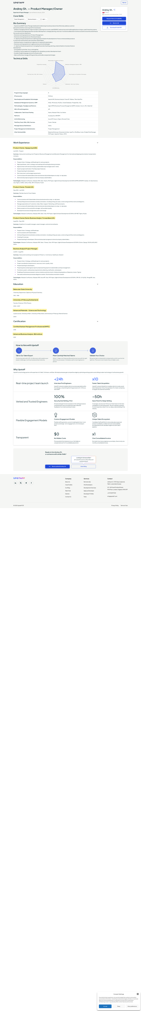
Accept (105, 1006)
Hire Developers (88, 484)
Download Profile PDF (116, 27)
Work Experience (21, 142)
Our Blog (67, 487)
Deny (118, 1006)
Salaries (67, 493)
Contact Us (68, 496)
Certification (19, 321)
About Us (67, 482)
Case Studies (68, 484)
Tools (85, 496)
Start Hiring (84, 466)
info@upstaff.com (112, 496)
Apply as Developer (89, 490)
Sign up (124, 2)
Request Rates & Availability (114, 18)
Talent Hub (68, 490)
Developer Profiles (89, 493)
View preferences (132, 1006)
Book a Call (116, 23)
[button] (138, 994)
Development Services (90, 487)
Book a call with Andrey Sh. (59, 466)
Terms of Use (124, 505)
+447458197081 (111, 493)
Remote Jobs (87, 482)
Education (18, 284)
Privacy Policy (115, 505)
